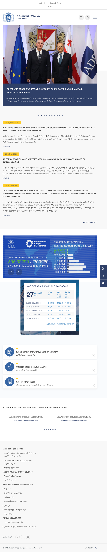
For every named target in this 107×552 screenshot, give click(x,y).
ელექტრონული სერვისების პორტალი (20, 526)
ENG (50, 6)
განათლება (9, 497)
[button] (11, 272)
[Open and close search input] (87, 17)
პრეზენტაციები (10, 480)
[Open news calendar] (81, 17)
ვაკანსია (7, 488)
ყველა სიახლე (90, 222)
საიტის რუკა (55, 3)
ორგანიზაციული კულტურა (15, 501)
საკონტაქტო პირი (11, 468)
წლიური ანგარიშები (12, 476)
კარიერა (7, 505)
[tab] (38, 115)
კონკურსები (9, 514)
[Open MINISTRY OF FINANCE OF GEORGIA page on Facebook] (103, 276)
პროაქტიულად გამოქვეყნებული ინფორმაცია (17, 462)
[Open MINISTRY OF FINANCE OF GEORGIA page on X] (103, 268)
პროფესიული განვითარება (15, 509)
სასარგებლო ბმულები (13, 522)
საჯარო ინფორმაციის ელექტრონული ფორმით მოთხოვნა (20, 454)
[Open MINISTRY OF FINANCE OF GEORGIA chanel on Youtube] (103, 283)
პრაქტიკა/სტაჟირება (13, 493)
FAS (95, 548)
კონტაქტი (42, 3)
